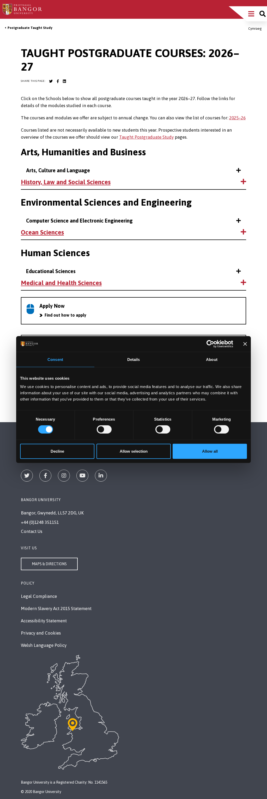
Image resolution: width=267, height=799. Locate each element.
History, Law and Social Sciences (66, 182)
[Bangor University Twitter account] (51, 81)
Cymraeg (255, 28)
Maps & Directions (49, 564)
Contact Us (31, 531)
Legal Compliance (39, 596)
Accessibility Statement (44, 620)
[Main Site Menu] (251, 13)
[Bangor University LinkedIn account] (64, 81)
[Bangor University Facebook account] (57, 81)
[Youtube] (82, 476)
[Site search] (262, 13)
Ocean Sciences (42, 232)
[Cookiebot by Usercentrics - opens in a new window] (210, 344)
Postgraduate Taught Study (30, 28)
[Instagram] (64, 476)
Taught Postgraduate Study (146, 137)
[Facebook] (45, 476)
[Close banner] (245, 344)
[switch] (104, 429)
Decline (57, 451)
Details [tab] (133, 359)
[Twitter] (27, 476)
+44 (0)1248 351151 (40, 522)
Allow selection (134, 451)
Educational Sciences (51, 271)
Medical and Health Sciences (61, 282)
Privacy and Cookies (41, 633)
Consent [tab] (55, 359)
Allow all (210, 451)
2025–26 (237, 117)
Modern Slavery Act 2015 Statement (56, 608)
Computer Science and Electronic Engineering (79, 221)
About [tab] (211, 359)
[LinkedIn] (101, 476)
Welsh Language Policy (43, 645)
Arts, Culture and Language (58, 170)
